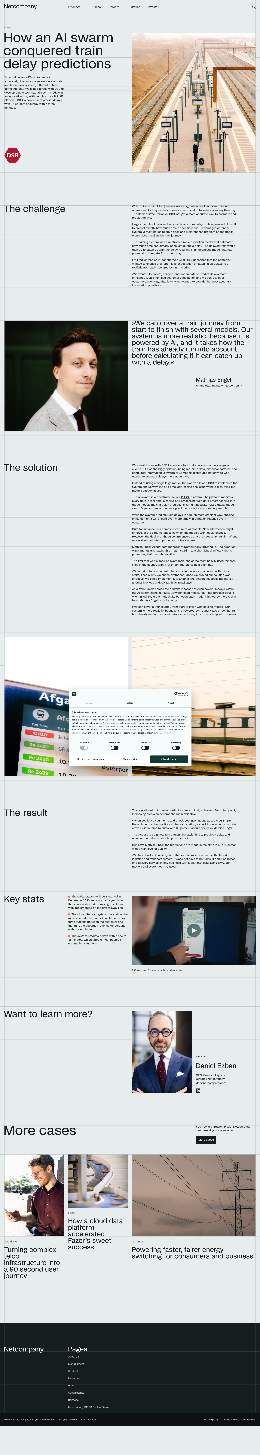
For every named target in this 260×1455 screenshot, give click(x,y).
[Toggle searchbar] (254, 7)
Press (71, 1385)
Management (76, 1364)
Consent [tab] (89, 703)
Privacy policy (211, 1420)
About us (73, 1357)
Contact (73, 1371)
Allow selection (130, 759)
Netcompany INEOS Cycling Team (88, 1407)
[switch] (114, 748)
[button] (76, 7)
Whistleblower (248, 1420)
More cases (206, 1139)
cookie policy (78, 733)
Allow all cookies (169, 759)
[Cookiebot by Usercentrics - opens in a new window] (176, 694)
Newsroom (74, 1378)
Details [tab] (130, 703)
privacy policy (164, 733)
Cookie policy (230, 1420)
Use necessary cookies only (90, 759)
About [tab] (171, 703)
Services (73, 1400)
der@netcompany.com (211, 1083)
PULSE (185, 497)
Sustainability (76, 1393)
